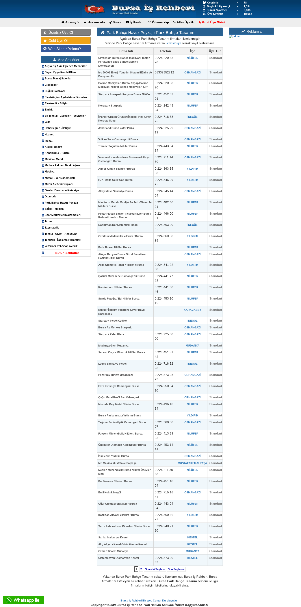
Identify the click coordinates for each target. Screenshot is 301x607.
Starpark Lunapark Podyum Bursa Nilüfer (124, 94)
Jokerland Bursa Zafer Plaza (116, 128)
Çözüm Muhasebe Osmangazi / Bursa (121, 276)
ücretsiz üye (173, 43)
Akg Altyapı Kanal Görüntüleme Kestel (122, 544)
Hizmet (49, 134)
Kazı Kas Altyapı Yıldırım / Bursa (118, 515)
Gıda (47, 122)
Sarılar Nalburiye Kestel (113, 537)
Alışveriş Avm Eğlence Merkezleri (66, 66)
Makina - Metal (54, 159)
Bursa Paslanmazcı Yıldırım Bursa (119, 415)
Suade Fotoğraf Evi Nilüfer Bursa (118, 298)
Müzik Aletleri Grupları (58, 184)
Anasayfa (71, 22)
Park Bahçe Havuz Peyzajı (61, 202)
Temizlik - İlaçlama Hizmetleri (63, 240)
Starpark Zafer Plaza (111, 334)
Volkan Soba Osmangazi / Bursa (118, 139)
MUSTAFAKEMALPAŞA (192, 463)
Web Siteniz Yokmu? (63, 49)
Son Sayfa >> (176, 569)
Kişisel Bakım (53, 146)
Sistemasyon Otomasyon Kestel (118, 558)
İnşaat (48, 140)
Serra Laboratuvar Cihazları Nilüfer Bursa (124, 526)
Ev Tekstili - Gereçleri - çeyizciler (65, 115)
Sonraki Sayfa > (155, 569)
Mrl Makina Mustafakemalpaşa (117, 463)
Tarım (48, 221)
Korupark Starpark (110, 105)
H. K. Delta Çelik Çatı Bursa (115, 180)
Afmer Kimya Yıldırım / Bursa (116, 168)
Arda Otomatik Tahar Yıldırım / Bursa (121, 264)
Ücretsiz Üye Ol (60, 32)
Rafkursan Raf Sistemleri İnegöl (118, 225)
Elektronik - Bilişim (56, 103)
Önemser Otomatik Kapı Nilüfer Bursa (122, 444)
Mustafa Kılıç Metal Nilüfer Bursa (118, 404)
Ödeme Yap (160, 22)
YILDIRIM (192, 168)
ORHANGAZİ (192, 375)
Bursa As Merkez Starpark (115, 327)
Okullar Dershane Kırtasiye (62, 190)
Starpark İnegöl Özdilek (112, 320)
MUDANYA (192, 345)
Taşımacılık (52, 227)
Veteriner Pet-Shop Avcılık (61, 246)
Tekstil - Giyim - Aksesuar (61, 233)
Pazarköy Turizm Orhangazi (115, 375)
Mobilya (49, 171)
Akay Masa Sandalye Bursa (115, 191)
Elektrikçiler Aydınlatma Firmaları (66, 97)
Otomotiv (50, 196)
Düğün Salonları (55, 91)
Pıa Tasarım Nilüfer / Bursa (115, 481)
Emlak (49, 109)
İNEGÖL (192, 116)
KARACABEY (192, 309)
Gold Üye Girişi (213, 22)
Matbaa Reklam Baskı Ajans (62, 165)
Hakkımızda (96, 22)
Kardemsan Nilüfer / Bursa (115, 287)
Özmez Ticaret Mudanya (113, 551)
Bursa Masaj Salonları (58, 78)
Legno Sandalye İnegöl (112, 363)
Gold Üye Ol (57, 41)
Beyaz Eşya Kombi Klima (60, 72)
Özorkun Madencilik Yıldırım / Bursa (120, 236)
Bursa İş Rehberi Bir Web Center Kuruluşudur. (149, 600)
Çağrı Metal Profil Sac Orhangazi (118, 397)
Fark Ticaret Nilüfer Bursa (114, 247)
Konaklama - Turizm (57, 153)
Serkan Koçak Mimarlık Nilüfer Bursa (121, 352)
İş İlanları (136, 22)
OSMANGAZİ (192, 72)
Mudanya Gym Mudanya (113, 345)
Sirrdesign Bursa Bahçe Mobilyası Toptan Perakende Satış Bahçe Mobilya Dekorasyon (124, 61)
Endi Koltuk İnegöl (109, 492)
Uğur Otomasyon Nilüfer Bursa (117, 503)
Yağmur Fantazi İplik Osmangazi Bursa (122, 422)
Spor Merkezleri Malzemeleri (62, 215)
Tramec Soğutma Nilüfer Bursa (117, 146)
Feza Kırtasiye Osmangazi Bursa (118, 386)
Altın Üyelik (185, 22)
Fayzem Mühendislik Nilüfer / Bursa (120, 433)
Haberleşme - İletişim (58, 128)
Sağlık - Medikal (54, 208)
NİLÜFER (192, 58)
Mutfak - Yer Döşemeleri (60, 178)
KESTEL (192, 537)
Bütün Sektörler (67, 253)
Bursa (116, 22)
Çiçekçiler (51, 84)
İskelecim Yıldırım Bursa (113, 456)
